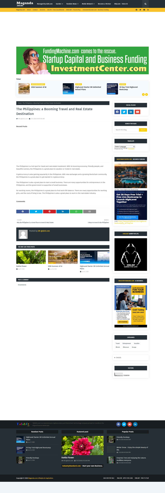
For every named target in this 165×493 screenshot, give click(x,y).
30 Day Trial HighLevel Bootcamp (128, 88)
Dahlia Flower (21, 266)
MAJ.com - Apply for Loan (125, 478)
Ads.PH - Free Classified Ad (55, 10)
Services (42, 10)
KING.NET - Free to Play (73, 10)
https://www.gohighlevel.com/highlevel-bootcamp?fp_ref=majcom (130, 222)
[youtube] (144, 10)
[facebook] (136, 10)
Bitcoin (118, 347)
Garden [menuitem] (58, 4)
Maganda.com (20, 10)
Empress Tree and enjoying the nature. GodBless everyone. (131, 459)
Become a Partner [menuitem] (104, 4)
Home (20, 103)
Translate (131, 149)
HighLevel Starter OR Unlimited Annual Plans (88, 88)
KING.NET (126, 234)
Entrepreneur (127, 343)
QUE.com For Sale (108, 478)
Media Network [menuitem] (87, 4)
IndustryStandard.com (126, 281)
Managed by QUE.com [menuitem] (45, 4)
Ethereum (126, 347)
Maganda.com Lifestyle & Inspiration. (40, 478)
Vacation (136, 343)
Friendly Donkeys (32, 458)
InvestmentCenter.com (124, 159)
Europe (134, 347)
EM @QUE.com (23, 119)
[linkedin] (148, 10)
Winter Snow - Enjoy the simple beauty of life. (132, 448)
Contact (35, 10)
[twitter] (140, 10)
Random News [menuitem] (71, 4)
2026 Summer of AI (38, 87)
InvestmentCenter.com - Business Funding (96, 10)
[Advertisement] (82, 31)
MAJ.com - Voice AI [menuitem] (121, 4)
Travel (118, 343)
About (29, 10)
